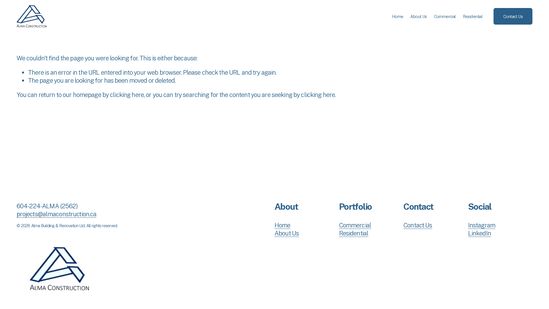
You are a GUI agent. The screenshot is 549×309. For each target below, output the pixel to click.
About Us (418, 16)
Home (397, 16)
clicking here (127, 94)
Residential (473, 16)
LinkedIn (479, 233)
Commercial (445, 16)
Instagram (481, 225)
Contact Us (513, 16)
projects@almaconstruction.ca (57, 214)
